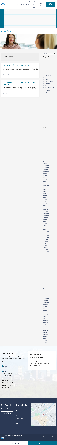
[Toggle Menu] (54, 10)
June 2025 (45, 157)
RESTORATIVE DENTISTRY (49, 108)
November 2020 (46, 253)
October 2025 (45, 151)
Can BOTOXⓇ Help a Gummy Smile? (18, 65)
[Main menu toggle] (54, 31)
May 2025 (45, 159)
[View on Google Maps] (43, 414)
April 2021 (45, 247)
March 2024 (45, 183)
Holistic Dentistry (46, 96)
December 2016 (46, 332)
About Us (18, 410)
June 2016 (45, 342)
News (44, 102)
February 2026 (46, 143)
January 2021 (45, 249)
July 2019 (45, 282)
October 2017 (45, 318)
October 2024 (45, 169)
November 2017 (46, 316)
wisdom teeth (45, 125)
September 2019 (46, 278)
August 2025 (45, 153)
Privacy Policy (43, 436)
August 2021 (45, 241)
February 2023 (46, 209)
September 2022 (46, 219)
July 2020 (45, 259)
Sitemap (54, 436)
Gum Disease (45, 94)
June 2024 (45, 177)
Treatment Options (19, 418)
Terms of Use (49, 436)
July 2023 (45, 199)
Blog (17, 423)
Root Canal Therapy (47, 110)
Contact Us (18, 426)
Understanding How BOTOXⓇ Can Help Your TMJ (19, 83)
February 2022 (46, 231)
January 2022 (45, 233)
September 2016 (46, 336)
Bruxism (44, 63)
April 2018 (45, 310)
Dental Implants (46, 79)
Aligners (44, 59)
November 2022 (46, 215)
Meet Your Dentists (20, 413)
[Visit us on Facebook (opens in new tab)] (17, 4)
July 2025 (45, 155)
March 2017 (45, 328)
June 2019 (45, 284)
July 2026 (45, 132)
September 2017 (46, 320)
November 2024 (46, 167)
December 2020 (46, 251)
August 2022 (45, 221)
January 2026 (45, 145)
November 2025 (46, 149)
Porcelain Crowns (46, 106)
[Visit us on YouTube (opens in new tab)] (22, 4)
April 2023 (45, 205)
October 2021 (45, 239)
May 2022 (45, 227)
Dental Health (45, 77)
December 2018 (46, 296)
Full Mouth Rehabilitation (48, 90)
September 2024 (46, 171)
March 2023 (45, 207)
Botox (44, 61)
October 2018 (45, 300)
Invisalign (45, 98)
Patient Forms (19, 420)
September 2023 (46, 195)
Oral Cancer (45, 104)
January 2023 (45, 211)
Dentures (44, 85)
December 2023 (46, 189)
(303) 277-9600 (6, 367)
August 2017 (45, 322)
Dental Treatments (46, 83)
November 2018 (46, 298)
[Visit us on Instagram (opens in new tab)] (19, 4)
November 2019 (46, 274)
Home (17, 407)
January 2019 (45, 294)
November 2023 (46, 191)
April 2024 (45, 181)
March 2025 (45, 163)
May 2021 (45, 245)
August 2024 (45, 173)
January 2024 (45, 187)
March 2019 (45, 290)
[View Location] (27, 4)
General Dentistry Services (48, 92)
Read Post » (6, 74)
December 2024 (46, 165)
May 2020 (45, 261)
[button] (41, 4)
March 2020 (45, 265)
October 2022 (45, 217)
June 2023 (45, 201)
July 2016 (45, 340)
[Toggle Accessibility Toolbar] (2, 438)
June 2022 (45, 225)
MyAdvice (17, 436)
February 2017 (46, 330)
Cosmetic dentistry (46, 65)
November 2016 (46, 334)
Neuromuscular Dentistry (48, 100)
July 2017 (45, 324)
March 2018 (45, 312)
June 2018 (45, 308)
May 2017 (45, 326)
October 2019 (45, 276)
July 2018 (45, 306)
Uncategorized (46, 121)
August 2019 (45, 280)
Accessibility (37, 436)
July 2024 (45, 175)
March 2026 (45, 141)
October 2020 (45, 255)
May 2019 (45, 286)
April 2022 (45, 229)
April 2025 (45, 161)
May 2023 (45, 203)
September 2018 (46, 302)
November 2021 (46, 237)
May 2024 (45, 179)
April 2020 (45, 263)
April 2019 (45, 288)
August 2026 (45, 130)
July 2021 (45, 243)
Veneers (44, 123)
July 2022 (45, 223)
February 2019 (46, 292)
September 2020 (46, 257)
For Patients (18, 415)
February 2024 (46, 185)
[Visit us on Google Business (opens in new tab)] (24, 4)
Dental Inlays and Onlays (48, 81)
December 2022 (46, 213)
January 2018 (45, 314)
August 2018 (45, 304)
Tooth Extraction (46, 119)
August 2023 (45, 197)
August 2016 (45, 338)
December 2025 (46, 147)
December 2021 (46, 235)
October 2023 (45, 193)
